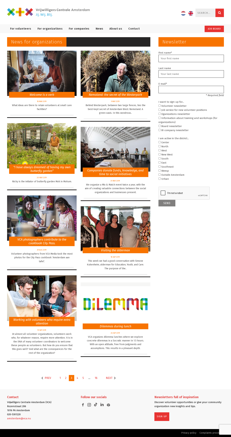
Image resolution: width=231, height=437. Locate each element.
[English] (190, 13)
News (99, 28)
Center (165, 142)
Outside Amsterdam (172, 174)
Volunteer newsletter (174, 105)
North (164, 146)
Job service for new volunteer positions (184, 109)
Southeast (167, 166)
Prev (48, 378)
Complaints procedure (212, 432)
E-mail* (162, 83)
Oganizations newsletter (175, 114)
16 (96, 378)
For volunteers (20, 28)
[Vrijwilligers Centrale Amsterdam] (50, 12)
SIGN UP (162, 416)
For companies (79, 28)
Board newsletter (171, 126)
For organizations (50, 28)
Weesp (165, 170)
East (163, 162)
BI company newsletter (175, 130)
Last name (164, 68)
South (165, 158)
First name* (165, 52)
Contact (134, 28)
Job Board (214, 28)
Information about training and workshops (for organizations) (187, 120)
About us (115, 28)
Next (109, 378)
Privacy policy (188, 432)
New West (167, 154)
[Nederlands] (183, 13)
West (164, 150)
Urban (165, 178)
